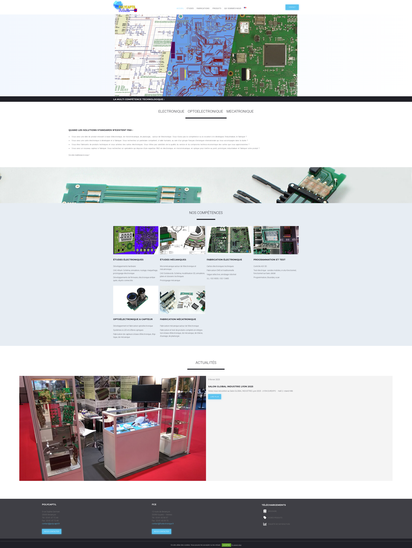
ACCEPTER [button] (226, 545)
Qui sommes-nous (232, 8)
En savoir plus (236, 545)
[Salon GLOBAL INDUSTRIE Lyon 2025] (112, 428)
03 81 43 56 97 (162, 517)
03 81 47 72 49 (52, 520)
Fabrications (203, 8)
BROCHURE (272, 511)
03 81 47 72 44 (52, 517)
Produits (216, 8)
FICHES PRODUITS (275, 518)
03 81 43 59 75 (162, 520)
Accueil (180, 8)
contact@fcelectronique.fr (163, 523)
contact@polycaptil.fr (51, 523)
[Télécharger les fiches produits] (265, 511)
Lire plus (214, 397)
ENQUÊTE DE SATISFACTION (279, 524)
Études (190, 8)
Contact (292, 7)
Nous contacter (51, 531)
